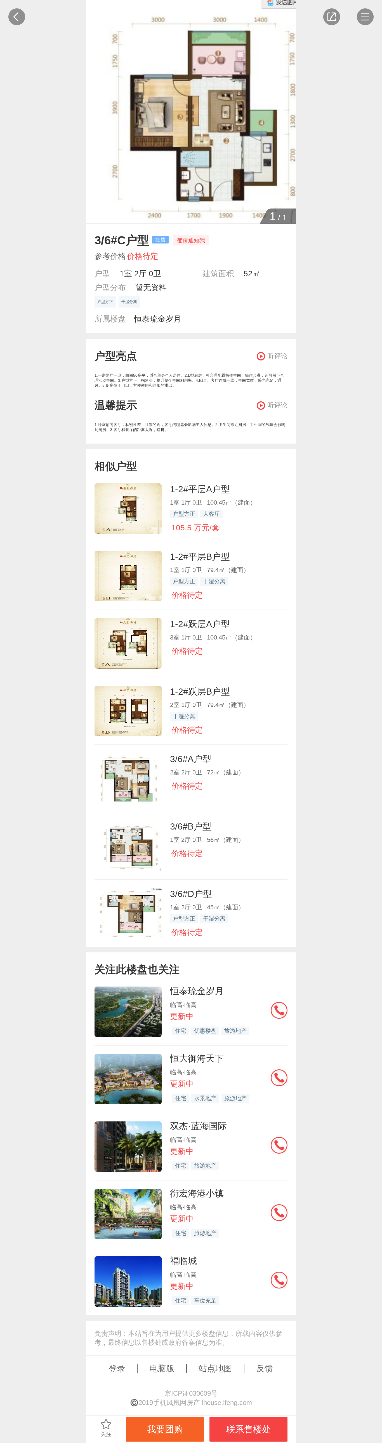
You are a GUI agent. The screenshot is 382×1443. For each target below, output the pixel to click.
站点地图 (215, 1368)
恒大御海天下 (197, 1058)
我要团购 (165, 1429)
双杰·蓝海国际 (198, 1126)
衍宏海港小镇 (197, 1193)
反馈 (264, 1368)
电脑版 (162, 1368)
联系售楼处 (248, 1429)
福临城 (183, 1261)
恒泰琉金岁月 (157, 319)
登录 (117, 1368)
